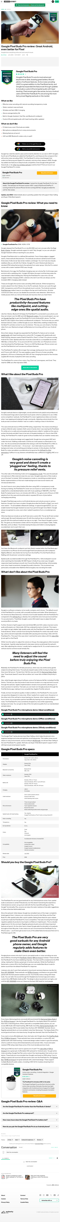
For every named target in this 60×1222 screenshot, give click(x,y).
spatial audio (5, 335)
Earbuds (8, 9)
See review (5, 177)
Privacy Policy (5, 1202)
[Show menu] (1, 1)
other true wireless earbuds (22, 165)
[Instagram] (43, 1195)
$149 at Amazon (10, 1038)
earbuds (6, 1135)
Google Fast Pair (9, 318)
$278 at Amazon (33, 972)
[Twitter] (51, 1195)
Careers (3, 1199)
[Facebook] (40, 1195)
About (3, 1195)
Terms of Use (24, 1199)
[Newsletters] (55, 1195)
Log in (52, 1147)
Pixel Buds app (6, 290)
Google (9, 1135)
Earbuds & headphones (28, 1140)
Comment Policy (39, 1143)
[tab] (5, 1158)
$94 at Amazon (38, 958)
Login (57, 1)
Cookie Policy (24, 1202)
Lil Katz (4, 55)
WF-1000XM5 (11, 981)
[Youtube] (47, 1195)
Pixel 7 (49, 503)
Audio (2, 9)
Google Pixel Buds (16, 1135)
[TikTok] (58, 1195)
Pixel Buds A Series (26, 958)
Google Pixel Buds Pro (12, 172)
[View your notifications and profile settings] (57, 1158)
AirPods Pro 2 (16, 617)
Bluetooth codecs (33, 316)
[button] (30, 1)
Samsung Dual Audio (47, 1026)
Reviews (3, 1133)
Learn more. (43, 7)
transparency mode (36, 474)
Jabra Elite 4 (44, 1049)
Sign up (56, 1147)
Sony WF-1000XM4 (7, 972)
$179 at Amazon (9, 1021)
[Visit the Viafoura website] (55, 1185)
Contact (22, 1195)
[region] (30, 1166)
